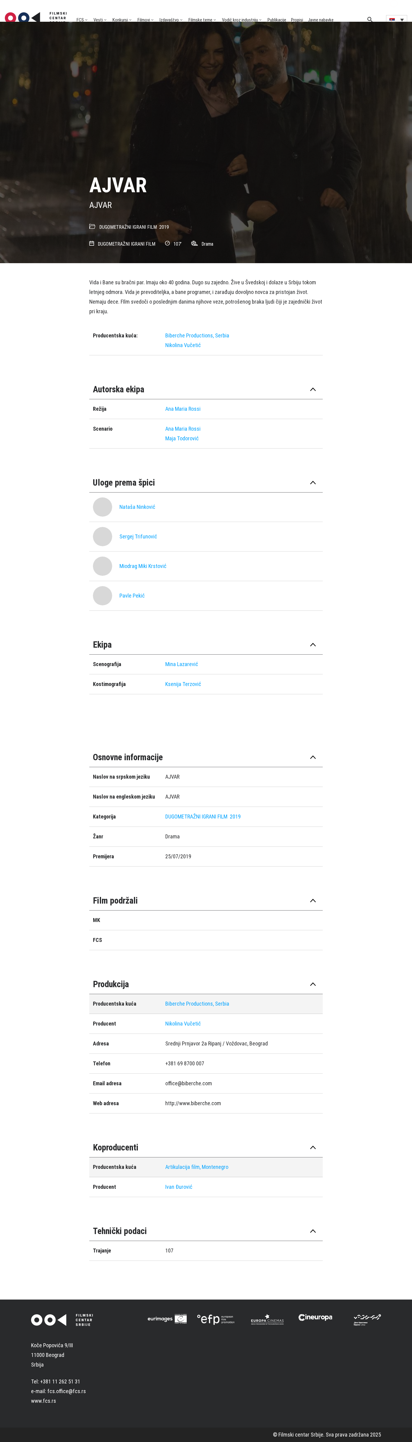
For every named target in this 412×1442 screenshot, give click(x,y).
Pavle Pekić (132, 595)
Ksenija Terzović (183, 684)
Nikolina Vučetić (183, 345)
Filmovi (144, 20)
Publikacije (277, 20)
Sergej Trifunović (138, 536)
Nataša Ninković (137, 507)
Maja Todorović (182, 438)
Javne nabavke (321, 20)
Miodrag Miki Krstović (142, 566)
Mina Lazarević (181, 664)
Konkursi (120, 20)
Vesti (98, 20)
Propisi (297, 20)
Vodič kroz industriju (240, 20)
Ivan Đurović (178, 1187)
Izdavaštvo (169, 20)
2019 (164, 227)
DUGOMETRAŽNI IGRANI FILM (128, 227)
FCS (80, 20)
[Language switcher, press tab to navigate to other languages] (396, 19)
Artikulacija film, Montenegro (196, 1167)
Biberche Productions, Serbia (197, 335)
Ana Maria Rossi (183, 409)
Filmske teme (200, 20)
